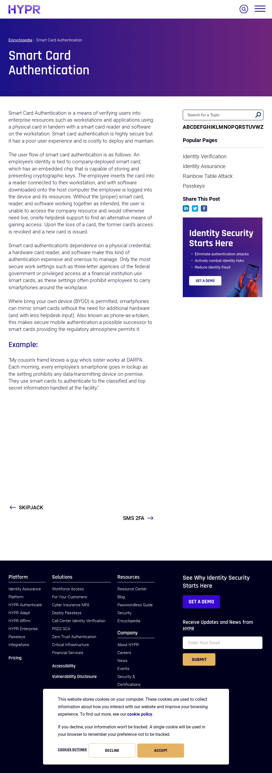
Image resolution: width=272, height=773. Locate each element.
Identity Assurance (204, 166)
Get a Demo (201, 601)
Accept (160, 750)
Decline (112, 750)
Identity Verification (205, 156)
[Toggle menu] (260, 10)
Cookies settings (72, 749)
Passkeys (194, 186)
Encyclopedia (20, 40)
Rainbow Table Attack (208, 176)
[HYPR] (24, 9)
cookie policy (139, 714)
